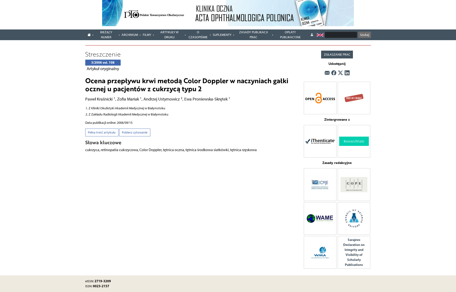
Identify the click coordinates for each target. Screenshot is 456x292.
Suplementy (222, 35)
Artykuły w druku (169, 34)
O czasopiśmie (198, 34)
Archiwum (130, 35)
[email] (327, 73)
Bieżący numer (106, 34)
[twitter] (340, 73)
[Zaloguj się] (312, 35)
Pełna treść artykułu (102, 132)
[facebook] (333, 73)
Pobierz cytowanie (134, 132)
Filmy (147, 35)
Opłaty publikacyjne (290, 34)
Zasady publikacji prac (253, 34)
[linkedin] (347, 73)
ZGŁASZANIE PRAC (337, 55)
